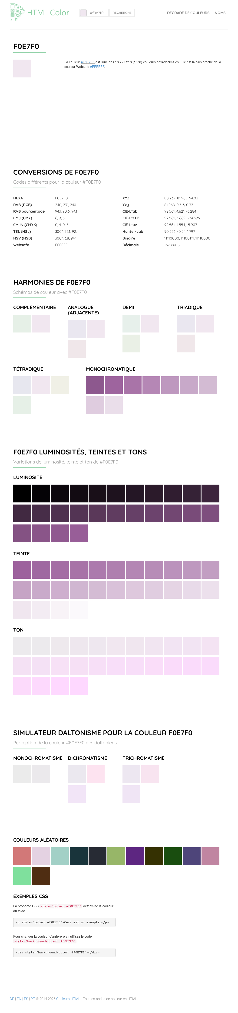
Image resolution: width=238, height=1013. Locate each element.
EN (19, 999)
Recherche (122, 13)
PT (33, 999)
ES (26, 999)
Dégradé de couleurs (188, 12)
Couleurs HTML (68, 999)
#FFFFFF (97, 66)
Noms (220, 12)
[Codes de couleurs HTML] (39, 6)
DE (12, 999)
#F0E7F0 (88, 62)
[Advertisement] (119, 120)
